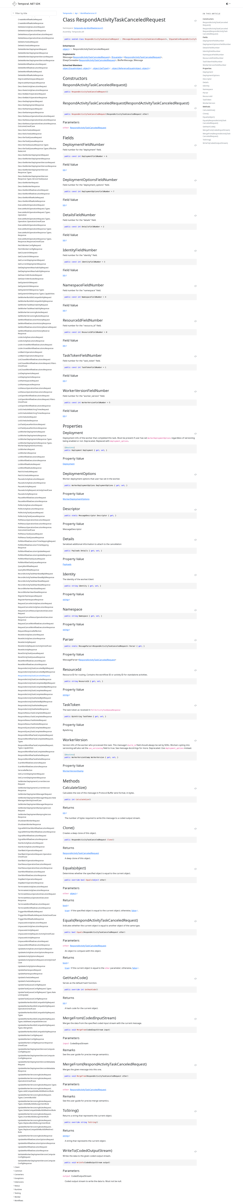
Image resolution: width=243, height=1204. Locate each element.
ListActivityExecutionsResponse (31, 341)
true (67, 910)
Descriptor (207, 79)
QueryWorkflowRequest (28, 566)
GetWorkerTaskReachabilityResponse (33, 308)
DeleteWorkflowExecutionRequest (32, 64)
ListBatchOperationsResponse (30, 356)
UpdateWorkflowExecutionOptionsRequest (36, 1139)
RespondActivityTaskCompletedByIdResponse (37, 687)
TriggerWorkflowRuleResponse (31, 919)
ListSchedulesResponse (28, 420)
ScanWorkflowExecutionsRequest (32, 762)
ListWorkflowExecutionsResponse (32, 460)
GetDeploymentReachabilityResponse (34, 271)
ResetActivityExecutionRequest (31, 634)
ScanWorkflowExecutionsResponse (32, 766)
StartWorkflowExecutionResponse (32, 875)
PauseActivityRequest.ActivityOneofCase (35, 490)
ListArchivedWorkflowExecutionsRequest (35, 344)
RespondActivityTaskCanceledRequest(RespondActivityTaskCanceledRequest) (215, 31)
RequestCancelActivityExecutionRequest (35, 603)
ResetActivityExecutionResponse (31, 638)
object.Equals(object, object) (76, 68)
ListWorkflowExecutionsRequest (31, 457)
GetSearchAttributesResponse (30, 278)
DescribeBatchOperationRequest (32, 94)
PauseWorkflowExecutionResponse (32, 501)
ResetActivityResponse (27, 649)
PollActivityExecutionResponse (31, 509)
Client (17, 1167)
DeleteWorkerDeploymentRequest (32, 49)
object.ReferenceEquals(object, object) (130, 68)
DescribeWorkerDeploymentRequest (33, 155)
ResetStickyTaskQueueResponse (31, 657)
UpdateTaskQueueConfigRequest (32, 985)
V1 (102, 28)
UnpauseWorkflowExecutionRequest (33, 941)
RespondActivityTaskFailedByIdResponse (35, 701)
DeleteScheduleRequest (28, 42)
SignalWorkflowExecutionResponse (32, 839)
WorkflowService (94, 28)
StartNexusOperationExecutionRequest (34, 864)
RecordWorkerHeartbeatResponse (32, 592)
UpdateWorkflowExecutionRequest (32, 1147)
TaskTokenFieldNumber (212, 61)
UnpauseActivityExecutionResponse (33, 926)
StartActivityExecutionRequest (30, 843)
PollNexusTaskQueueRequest (30, 534)
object (66, 49)
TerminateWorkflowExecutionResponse (34, 908)
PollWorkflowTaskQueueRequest (31, 559)
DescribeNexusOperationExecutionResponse (37, 120)
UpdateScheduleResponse (29, 981)
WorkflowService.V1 (88, 13)
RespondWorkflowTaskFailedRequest (33, 755)
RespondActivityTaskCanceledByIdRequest (36, 668)
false (133, 910)
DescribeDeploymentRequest (30, 101)
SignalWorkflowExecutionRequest (32, 835)
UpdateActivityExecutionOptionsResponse (35, 952)
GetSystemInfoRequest (27, 282)
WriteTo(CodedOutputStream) (215, 143)
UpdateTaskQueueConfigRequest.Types (34, 988)
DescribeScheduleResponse (30, 133)
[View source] (195, 20)
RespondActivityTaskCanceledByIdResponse (36, 672)
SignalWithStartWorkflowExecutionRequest (36, 828)
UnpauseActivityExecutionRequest (32, 922)
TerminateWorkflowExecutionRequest (33, 904)
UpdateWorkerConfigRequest (30, 1035)
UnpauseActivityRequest (28, 930)
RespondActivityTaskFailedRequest (32, 705)
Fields (205, 37)
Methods (206, 106)
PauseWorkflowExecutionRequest (32, 497)
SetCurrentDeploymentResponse (32, 777)
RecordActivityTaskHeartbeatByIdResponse (36, 577)
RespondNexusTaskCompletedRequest (34, 713)
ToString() (207, 139)
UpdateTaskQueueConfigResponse (32, 998)
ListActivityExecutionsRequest (30, 337)
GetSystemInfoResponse (28, 286)
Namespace (208, 89)
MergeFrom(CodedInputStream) (216, 130)
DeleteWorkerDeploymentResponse (33, 53)
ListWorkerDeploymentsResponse (32, 435)
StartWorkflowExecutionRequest (31, 871)
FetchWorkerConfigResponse (30, 249)
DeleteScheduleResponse (28, 45)
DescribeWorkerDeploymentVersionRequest (36, 162)
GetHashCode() (209, 126)
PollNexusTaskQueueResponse (31, 537)
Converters (19, 1174)
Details (206, 82)
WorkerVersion (209, 103)
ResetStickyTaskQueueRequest (31, 653)
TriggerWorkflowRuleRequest (30, 911)
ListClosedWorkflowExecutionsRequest (34, 359)
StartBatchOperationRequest (30, 850)
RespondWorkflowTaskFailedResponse (34, 759)
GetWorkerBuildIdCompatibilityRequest (34, 297)
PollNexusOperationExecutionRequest (34, 520)
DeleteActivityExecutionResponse (32, 30)
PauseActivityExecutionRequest (31, 479)
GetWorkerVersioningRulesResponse (33, 316)
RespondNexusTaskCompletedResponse (35, 716)
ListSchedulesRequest (27, 417)
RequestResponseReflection (30, 631)
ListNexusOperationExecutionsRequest (34, 388)
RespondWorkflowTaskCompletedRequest (35, 735)
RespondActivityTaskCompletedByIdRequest (36, 683)
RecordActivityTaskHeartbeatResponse (34, 585)
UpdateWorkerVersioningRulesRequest (34, 1074)
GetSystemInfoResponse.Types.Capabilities (36, 293)
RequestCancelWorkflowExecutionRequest (36, 623)
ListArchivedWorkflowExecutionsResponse (35, 348)
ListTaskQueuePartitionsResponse (32, 428)
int (64, 170)
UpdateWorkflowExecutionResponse (33, 1150)
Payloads (67, 564)
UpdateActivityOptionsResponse (31, 966)
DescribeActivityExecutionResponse (33, 90)
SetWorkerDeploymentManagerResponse (35, 804)
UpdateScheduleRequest (28, 977)
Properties (207, 68)
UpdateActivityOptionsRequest (31, 956)
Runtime (18, 1189)
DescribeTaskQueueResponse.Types (33, 145)
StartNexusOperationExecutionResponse (35, 868)
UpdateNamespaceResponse (30, 973)
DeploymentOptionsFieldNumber (217, 44)
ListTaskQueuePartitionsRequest (31, 424)
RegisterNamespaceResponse (30, 599)
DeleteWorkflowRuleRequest (30, 71)
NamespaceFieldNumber (213, 54)
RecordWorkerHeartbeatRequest (31, 588)
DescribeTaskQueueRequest (30, 137)
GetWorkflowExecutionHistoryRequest (34, 319)
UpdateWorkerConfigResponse (31, 1039)
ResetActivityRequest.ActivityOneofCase (35, 646)
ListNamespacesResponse (29, 384)
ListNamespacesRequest (28, 380)
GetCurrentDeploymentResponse (32, 264)
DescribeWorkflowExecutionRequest (33, 190)
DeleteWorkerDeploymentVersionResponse (36, 60)
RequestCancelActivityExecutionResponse (35, 607)
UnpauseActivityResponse (29, 937)
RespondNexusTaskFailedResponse (33, 724)
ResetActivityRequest (27, 642)
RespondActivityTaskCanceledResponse (34, 679)
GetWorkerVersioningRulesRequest (33, 312)
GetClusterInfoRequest (27, 252)
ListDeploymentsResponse (29, 377)
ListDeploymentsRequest (28, 373)
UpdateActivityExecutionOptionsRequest (35, 949)
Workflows (19, 1200)
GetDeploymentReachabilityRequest (33, 267)
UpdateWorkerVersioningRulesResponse (35, 1136)
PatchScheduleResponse (28, 475)
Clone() (206, 113)
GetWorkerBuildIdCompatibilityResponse (35, 301)
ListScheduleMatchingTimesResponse (34, 413)
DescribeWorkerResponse (29, 186)
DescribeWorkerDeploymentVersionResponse (37, 166)
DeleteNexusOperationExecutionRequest (35, 34)
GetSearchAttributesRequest (30, 275)
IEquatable (117, 57)
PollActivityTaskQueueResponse (31, 516)
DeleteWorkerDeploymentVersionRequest (35, 56)
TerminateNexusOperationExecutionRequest (37, 894)
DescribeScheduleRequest (29, 130)
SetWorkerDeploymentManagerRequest (35, 794)
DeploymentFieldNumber (213, 40)
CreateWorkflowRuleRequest (30, 19)
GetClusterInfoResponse (28, 256)
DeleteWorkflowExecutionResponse (33, 68)
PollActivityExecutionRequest (30, 505)
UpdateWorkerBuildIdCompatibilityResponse (37, 1031)
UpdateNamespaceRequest (29, 970)
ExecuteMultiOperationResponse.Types (34, 229)
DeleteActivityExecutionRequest (31, 27)
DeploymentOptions (211, 75)
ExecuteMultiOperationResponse (32, 225)
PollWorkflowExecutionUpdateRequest (34, 551)
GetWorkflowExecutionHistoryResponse (34, 323)
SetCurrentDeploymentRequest (31, 774)
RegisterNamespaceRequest (30, 596)
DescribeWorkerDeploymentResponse (34, 158)
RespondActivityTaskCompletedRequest (34, 690)
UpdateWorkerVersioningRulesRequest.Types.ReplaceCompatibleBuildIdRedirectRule (35, 1129)
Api (76, 13)
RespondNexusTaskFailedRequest (32, 720)
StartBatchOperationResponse (31, 860)
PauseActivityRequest (27, 486)
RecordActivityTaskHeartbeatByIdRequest (35, 573)
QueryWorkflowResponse (28, 570)
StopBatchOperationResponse (30, 883)
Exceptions (19, 1178)
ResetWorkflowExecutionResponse (32, 664)
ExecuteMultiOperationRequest (31, 205)
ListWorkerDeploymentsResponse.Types (35, 439)
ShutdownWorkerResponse (29, 824)
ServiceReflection (25, 770)
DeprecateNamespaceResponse (31, 82)
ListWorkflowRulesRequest (29, 464)
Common (18, 1171)
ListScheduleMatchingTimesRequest (33, 409)
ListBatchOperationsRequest (30, 352)
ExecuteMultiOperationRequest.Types (34, 208)
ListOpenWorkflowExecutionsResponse (34, 406)
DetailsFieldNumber (211, 47)
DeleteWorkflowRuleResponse (30, 75)
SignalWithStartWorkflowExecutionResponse (36, 832)
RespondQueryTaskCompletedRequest (34, 727)
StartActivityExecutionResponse (31, 847)
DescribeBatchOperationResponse (32, 97)
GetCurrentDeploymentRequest (31, 260)
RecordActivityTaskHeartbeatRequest (33, 581)
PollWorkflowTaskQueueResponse (32, 562)
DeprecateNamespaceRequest (31, 79)
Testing (18, 1193)
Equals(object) (209, 117)
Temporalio (67, 13)
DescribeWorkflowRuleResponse (31, 201)
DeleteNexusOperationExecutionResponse (36, 38)
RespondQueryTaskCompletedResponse (35, 731)
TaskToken (207, 99)
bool (65, 905)
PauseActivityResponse (27, 494)
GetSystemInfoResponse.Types (31, 290)
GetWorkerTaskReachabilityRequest (33, 305)
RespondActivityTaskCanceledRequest (34, 675)
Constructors (208, 19)
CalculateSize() (209, 110)
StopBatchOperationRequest (30, 879)
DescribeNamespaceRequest (30, 109)
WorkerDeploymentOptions (76, 499)
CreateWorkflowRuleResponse (30, 23)
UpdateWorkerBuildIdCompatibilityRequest (36, 1002)
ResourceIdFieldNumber (213, 58)
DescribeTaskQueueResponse (30, 141)
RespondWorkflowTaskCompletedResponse (36, 751)
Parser (205, 92)
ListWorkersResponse (27, 453)
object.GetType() (101, 68)
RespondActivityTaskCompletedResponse (35, 694)
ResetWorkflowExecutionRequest (32, 661)
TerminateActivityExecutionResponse (33, 890)
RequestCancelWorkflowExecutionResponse (36, 627)
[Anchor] (90, 78)
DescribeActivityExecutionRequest (32, 86)
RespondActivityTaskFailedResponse (33, 709)
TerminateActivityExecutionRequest (33, 886)
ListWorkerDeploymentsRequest (31, 431)
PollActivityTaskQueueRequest (30, 512)
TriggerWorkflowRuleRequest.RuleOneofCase (37, 915)
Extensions (19, 1182)
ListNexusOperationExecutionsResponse (35, 392)
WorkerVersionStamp (73, 771)
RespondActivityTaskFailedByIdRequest (34, 698)
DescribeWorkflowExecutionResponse (34, 193)
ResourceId (207, 96)
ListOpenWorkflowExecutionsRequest (33, 395)
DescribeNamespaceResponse (31, 112)
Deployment (69, 463)
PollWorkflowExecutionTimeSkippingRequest (37, 541)
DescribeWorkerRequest (28, 182)
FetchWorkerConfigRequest (29, 245)
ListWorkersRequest (26, 449)
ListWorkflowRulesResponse (30, 468)
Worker (18, 1197)
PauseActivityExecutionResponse (32, 483)
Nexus (17, 1186)
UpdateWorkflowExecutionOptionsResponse (36, 1143)
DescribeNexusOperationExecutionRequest (36, 116)
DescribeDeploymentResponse (31, 105)
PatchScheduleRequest (27, 471)
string (65, 599)
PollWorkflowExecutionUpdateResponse (34, 555)
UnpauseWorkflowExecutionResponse (34, 945)
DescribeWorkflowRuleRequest (31, 197)
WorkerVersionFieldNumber (214, 65)
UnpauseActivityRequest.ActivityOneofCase (36, 934)
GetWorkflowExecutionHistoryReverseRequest (37, 327)
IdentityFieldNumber (211, 51)
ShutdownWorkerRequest (29, 820)
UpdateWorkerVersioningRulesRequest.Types (37, 1085)
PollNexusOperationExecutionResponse (34, 523)
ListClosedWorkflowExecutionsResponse (35, 369)
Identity (206, 86)
